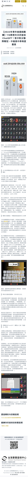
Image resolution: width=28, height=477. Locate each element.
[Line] (3, 1)
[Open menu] (25, 6)
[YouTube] (5, 1)
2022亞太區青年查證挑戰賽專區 (11, 417)
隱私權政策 (15, 474)
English (18, 1)
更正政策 (17, 472)
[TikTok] (9, 1)
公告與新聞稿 (18, 47)
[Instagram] (7, 1)
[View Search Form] (23, 5)
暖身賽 (6, 221)
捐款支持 (24, 1)
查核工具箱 (5, 426)
